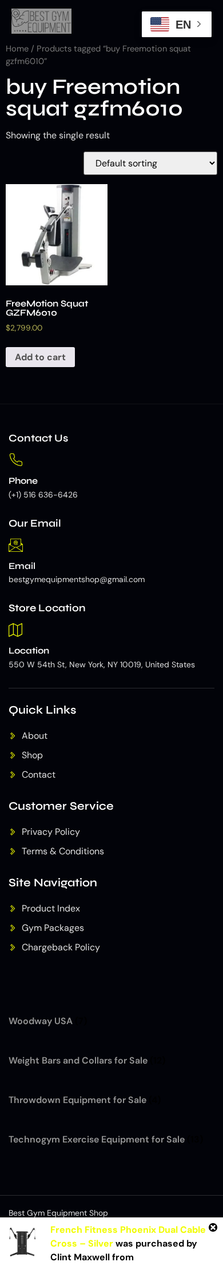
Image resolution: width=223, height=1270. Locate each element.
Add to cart (40, 357)
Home (17, 48)
